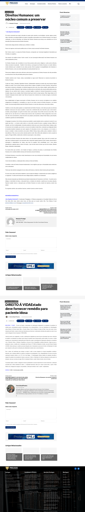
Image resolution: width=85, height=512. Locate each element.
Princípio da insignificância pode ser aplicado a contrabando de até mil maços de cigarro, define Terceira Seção (13, 490)
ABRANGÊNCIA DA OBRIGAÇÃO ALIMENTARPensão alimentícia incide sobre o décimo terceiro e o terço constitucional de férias (46, 211)
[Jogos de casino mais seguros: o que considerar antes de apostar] (76, 49)
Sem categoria (10, 284)
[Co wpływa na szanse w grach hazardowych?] (13, 283)
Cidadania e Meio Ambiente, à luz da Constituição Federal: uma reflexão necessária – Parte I (51, 489)
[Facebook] (75, 468)
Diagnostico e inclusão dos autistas (50, 492)
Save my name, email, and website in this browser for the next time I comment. (22, 253)
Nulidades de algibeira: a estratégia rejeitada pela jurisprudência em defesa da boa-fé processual (33, 492)
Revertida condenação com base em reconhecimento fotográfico (12, 481)
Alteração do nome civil (11, 209)
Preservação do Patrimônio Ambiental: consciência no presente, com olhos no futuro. (51, 482)
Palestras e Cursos (66, 487)
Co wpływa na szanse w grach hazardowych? (13, 288)
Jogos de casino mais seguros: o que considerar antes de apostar (66, 49)
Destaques (65, 477)
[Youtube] (78, 468)
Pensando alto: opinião (67, 491)
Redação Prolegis (13, 23)
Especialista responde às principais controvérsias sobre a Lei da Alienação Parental (32, 483)
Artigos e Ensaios (66, 479)
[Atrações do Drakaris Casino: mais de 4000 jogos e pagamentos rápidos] (76, 42)
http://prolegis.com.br (20, 220)
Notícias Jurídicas (66, 482)
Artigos (10, 12)
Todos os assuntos (66, 496)
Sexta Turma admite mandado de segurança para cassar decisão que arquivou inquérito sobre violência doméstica (31, 488)
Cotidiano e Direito (66, 484)
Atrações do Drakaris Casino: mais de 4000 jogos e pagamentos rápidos (66, 41)
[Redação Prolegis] (7, 23)
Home (7, 12)
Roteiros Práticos (66, 494)
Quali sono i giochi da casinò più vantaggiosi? (30, 288)
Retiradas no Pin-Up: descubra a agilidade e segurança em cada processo (47, 286)
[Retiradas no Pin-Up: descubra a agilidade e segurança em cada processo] (48, 283)
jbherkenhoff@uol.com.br (10, 203)
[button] (78, 3)
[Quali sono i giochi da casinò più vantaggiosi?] (31, 283)
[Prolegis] (11, 4)
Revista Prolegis (66, 489)
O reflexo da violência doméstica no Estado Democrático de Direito (51, 486)
